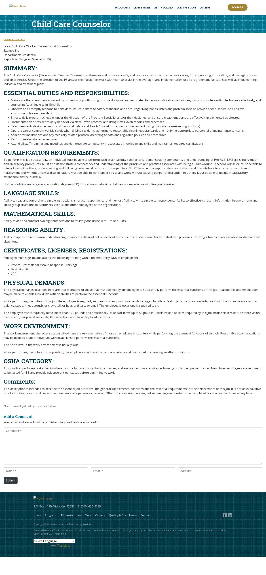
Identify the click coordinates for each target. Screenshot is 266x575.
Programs (51, 515)
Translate (63, 546)
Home (37, 515)
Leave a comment (14, 39)
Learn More (84, 515)
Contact (146, 515)
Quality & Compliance (123, 515)
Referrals (67, 515)
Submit (10, 480)
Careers (100, 515)
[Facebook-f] (225, 515)
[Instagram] (230, 515)
